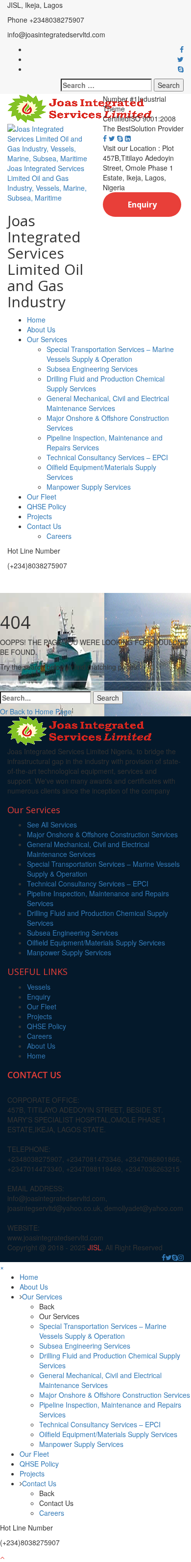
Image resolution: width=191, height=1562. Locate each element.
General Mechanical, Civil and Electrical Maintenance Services (108, 403)
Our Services (47, 339)
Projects (39, 516)
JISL (94, 1247)
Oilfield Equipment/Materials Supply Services (96, 942)
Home (36, 319)
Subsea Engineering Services (92, 369)
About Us (41, 329)
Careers (59, 536)
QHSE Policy (46, 506)
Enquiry (142, 204)
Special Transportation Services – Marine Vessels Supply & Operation (110, 354)
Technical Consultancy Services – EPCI (107, 457)
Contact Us (44, 526)
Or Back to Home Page (36, 711)
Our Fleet (41, 496)
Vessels (38, 987)
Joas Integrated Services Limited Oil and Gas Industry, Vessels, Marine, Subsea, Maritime (47, 183)
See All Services (52, 824)
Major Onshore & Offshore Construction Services (102, 834)
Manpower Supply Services (89, 487)
